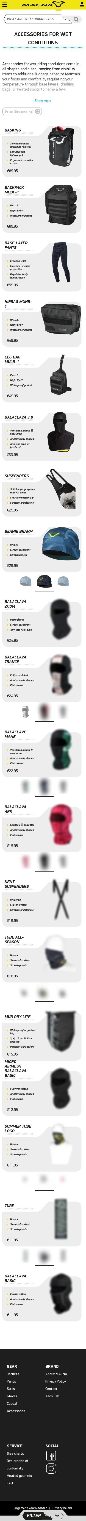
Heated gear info (19, 1475)
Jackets (13, 1374)
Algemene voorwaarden (30, 1508)
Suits (11, 1388)
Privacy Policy (55, 1381)
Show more (43, 101)
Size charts (15, 1453)
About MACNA (56, 1374)
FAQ (10, 1483)
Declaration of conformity (17, 1464)
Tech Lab (52, 1396)
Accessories (16, 1411)
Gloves (12, 1396)
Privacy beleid (62, 1508)
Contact (51, 1388)
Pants (11, 1381)
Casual (12, 1403)
